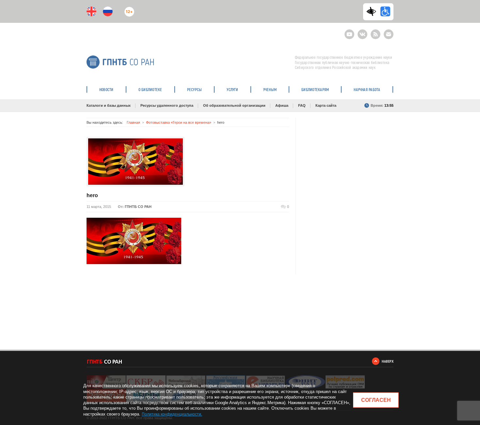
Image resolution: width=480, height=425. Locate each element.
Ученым (270, 89)
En (91, 11)
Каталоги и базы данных (109, 105)
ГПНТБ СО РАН (138, 207)
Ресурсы (194, 89)
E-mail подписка (388, 34)
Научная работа (367, 89)
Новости (106, 89)
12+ (127, 9)
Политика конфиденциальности (171, 414)
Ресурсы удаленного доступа (166, 105)
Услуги (232, 89)
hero (92, 195)
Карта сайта (325, 105)
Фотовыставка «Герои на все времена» (178, 122)
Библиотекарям (315, 89)
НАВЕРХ (387, 361)
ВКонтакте (362, 31)
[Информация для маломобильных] (385, 11)
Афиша (281, 105)
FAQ (302, 105)
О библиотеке (150, 89)
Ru (108, 11)
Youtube (349, 31)
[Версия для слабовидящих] (372, 11)
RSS (375, 31)
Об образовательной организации (234, 105)
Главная (133, 122)
